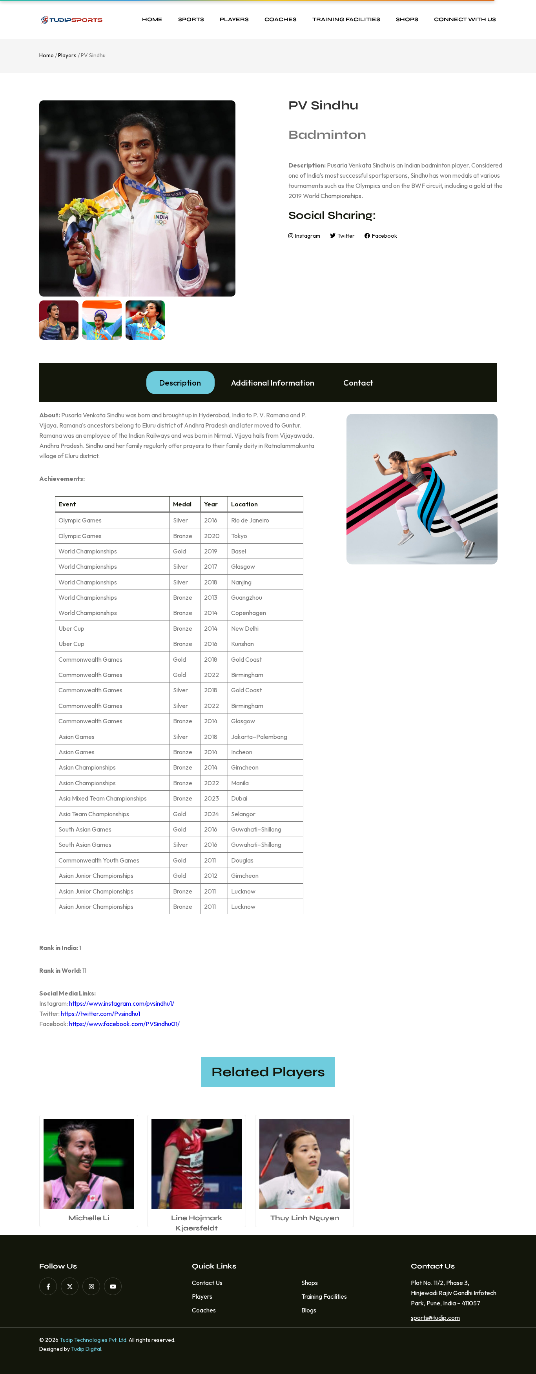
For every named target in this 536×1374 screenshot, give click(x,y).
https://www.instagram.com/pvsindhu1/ (121, 1003)
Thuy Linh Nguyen (304, 1218)
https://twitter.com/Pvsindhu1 (100, 1013)
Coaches (280, 19)
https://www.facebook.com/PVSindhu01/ (124, 1024)
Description (180, 383)
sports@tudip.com (433, 1317)
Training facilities (346, 19)
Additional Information (272, 383)
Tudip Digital (86, 1348)
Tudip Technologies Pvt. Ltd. (94, 1339)
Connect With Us (465, 19)
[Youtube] (113, 1286)
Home (152, 19)
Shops (407, 19)
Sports (191, 19)
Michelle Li (88, 1218)
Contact (358, 383)
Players (234, 19)
